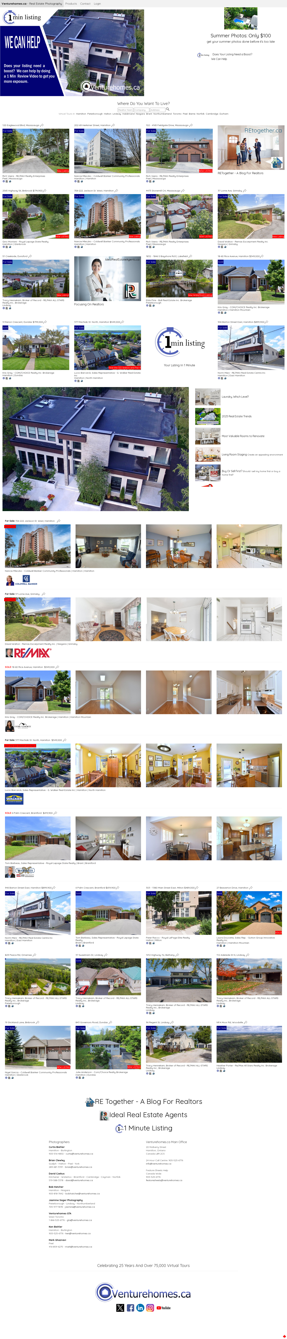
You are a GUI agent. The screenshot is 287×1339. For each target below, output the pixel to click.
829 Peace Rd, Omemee (18, 954)
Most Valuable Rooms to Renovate (243, 436)
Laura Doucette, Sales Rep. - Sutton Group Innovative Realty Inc (246, 939)
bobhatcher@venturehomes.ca (82, 1193)
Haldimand (128, 113)
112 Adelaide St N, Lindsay (231, 954)
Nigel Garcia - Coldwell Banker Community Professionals (36, 1072)
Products (71, 3)
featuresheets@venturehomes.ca (164, 1180)
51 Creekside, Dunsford (15, 256)
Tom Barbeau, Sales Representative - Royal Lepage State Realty (40, 863)
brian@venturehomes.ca (78, 1166)
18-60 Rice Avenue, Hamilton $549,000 (239, 256)
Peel (185, 113)
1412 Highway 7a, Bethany (160, 954)
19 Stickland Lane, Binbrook (20, 1022)
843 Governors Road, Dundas (92, 1022)
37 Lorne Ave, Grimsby (230, 190)
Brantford (90, 863)
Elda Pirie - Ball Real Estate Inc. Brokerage (169, 300)
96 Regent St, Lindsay (158, 1022)
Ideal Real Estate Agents (148, 1114)
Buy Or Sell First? (232, 471)
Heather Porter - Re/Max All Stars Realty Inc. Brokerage (247, 1065)
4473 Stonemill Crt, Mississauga (163, 190)
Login (97, 3)
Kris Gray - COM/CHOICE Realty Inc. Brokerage (243, 307)
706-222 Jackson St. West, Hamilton (94, 190)
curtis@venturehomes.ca (79, 1153)
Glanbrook (20, 244)
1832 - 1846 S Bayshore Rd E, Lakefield (167, 256)
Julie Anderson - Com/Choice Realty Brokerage (102, 1072)
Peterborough (95, 113)
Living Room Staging (234, 454)
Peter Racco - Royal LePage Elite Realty (168, 937)
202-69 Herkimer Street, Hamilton (92, 125)
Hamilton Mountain (240, 309)
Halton (107, 113)
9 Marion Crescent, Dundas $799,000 (22, 321)
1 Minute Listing (148, 1127)
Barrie (192, 113)
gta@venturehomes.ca (79, 1220)
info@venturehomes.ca (158, 1163)
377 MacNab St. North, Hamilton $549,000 (97, 321)
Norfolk (200, 113)
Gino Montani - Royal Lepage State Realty (25, 241)
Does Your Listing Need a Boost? (232, 54)
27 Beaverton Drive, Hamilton (233, 887)
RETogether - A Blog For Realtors (240, 173)
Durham (224, 113)
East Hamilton (237, 375)
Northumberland (162, 113)
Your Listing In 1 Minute (179, 365)
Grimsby (233, 244)
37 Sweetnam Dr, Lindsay (90, 954)
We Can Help (219, 59)
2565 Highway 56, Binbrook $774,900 (22, 190)
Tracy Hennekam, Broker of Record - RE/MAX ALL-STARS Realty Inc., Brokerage (33, 301)
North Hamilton (94, 377)
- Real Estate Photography (32, 3)
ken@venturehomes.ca (78, 1233)
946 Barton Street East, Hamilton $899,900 (241, 321)
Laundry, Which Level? (235, 396)
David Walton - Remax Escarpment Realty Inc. (243, 241)
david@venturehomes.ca (79, 1180)
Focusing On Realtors (89, 304)
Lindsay (117, 113)
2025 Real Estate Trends (237, 416)
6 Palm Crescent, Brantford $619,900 (29, 812)
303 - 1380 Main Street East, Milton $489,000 (170, 887)
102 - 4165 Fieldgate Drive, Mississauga (167, 125)
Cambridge (212, 113)
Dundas (18, 375)
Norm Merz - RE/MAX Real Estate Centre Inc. (242, 372)
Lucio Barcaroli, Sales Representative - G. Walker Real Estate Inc (107, 374)
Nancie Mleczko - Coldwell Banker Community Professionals (107, 176)
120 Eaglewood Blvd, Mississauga (21, 125)
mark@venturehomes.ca (78, 1246)
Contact (85, 3)
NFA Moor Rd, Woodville (230, 1022)
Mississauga (15, 178)
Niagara (140, 113)
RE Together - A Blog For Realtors (148, 1101)
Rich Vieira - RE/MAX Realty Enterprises (23, 176)
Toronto (177, 113)
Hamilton (81, 113)
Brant (149, 113)
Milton (158, 940)
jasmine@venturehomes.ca (80, 1206)
